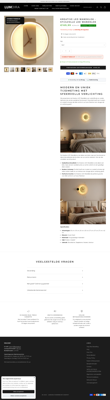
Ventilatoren (61, 5)
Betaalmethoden (92, 364)
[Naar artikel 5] (28, 69)
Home (26, 5)
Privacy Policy (91, 358)
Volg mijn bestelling (60, 8)
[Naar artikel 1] (6, 69)
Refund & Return (92, 380)
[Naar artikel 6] (34, 69)
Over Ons (35, 5)
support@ (15, 346)
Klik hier (18, 348)
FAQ (88, 349)
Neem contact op (41, 8)
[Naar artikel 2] (12, 69)
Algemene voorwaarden (94, 374)
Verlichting (47, 5)
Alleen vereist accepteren (18, 396)
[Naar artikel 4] (23, 69)
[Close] (34, 377)
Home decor (75, 5)
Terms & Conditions (92, 377)
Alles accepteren (18, 391)
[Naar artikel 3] (17, 69)
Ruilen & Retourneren (93, 361)
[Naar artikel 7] (39, 69)
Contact (89, 366)
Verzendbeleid (91, 355)
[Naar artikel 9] (50, 69)
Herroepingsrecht (92, 383)
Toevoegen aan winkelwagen (83, 67)
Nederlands (88, 7)
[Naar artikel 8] (45, 69)
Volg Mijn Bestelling (92, 346)
